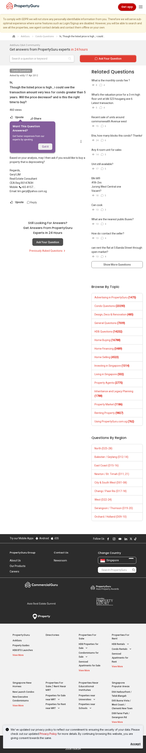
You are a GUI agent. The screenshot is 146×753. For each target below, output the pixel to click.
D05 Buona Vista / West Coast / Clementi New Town (122, 704)
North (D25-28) (103, 448)
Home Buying (107, 340)
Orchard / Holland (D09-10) (110, 516)
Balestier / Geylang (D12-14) (111, 456)
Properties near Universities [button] (87, 697)
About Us (15, 560)
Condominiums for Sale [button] (88, 655)
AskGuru (17, 640)
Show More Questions (117, 264)
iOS (56, 538)
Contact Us (61, 552)
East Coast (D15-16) (106, 465)
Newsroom (60, 560)
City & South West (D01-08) (110, 482)
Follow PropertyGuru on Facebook (107, 539)
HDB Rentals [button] (118, 644)
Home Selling (106, 357)
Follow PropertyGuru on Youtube (119, 539)
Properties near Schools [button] (87, 706)
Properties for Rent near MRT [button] (56, 706)
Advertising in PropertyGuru (115, 297)
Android (44, 538)
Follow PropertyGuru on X (130, 538)
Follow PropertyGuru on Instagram (113, 539)
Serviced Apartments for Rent (120, 657)
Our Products (17, 566)
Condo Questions (21, 70)
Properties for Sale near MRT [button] (56, 697)
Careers (14, 571)
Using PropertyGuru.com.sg (114, 421)
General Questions (109, 323)
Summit (41, 603)
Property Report (104, 601)
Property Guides (21, 645)
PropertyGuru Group (22, 552)
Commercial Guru (41, 585)
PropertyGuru (21, 635)
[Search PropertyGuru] (134, 569)
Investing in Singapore (111, 365)
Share (37, 118)
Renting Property (108, 412)
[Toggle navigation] (140, 7)
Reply (33, 202)
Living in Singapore (109, 374)
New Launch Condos (23, 692)
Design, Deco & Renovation (113, 314)
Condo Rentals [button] (120, 649)
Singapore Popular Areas (120, 684)
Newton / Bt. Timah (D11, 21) (111, 474)
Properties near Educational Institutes (88, 686)
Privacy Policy (48, 733)
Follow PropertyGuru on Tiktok (134, 538)
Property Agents (108, 382)
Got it (45, 146)
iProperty (41, 616)
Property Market (108, 404)
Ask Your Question (47, 242)
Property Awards (104, 587)
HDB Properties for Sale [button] (88, 646)
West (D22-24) (103, 499)
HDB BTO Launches (23, 650)
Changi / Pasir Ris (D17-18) (110, 491)
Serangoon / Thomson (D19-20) (113, 508)
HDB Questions (108, 331)
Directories (52, 635)
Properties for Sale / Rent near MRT (56, 686)
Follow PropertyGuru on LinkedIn (125, 539)
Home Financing (108, 348)
